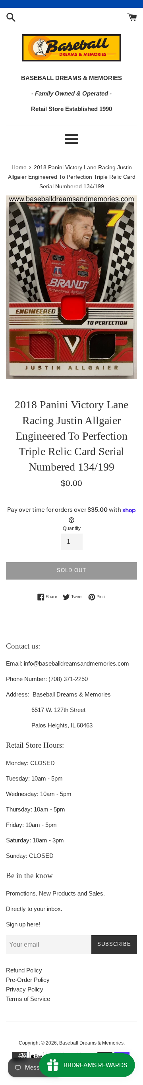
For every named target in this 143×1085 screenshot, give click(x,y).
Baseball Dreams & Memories (91, 1043)
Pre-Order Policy (28, 979)
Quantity (72, 528)
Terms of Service (28, 998)
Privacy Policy (24, 989)
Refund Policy (24, 970)
